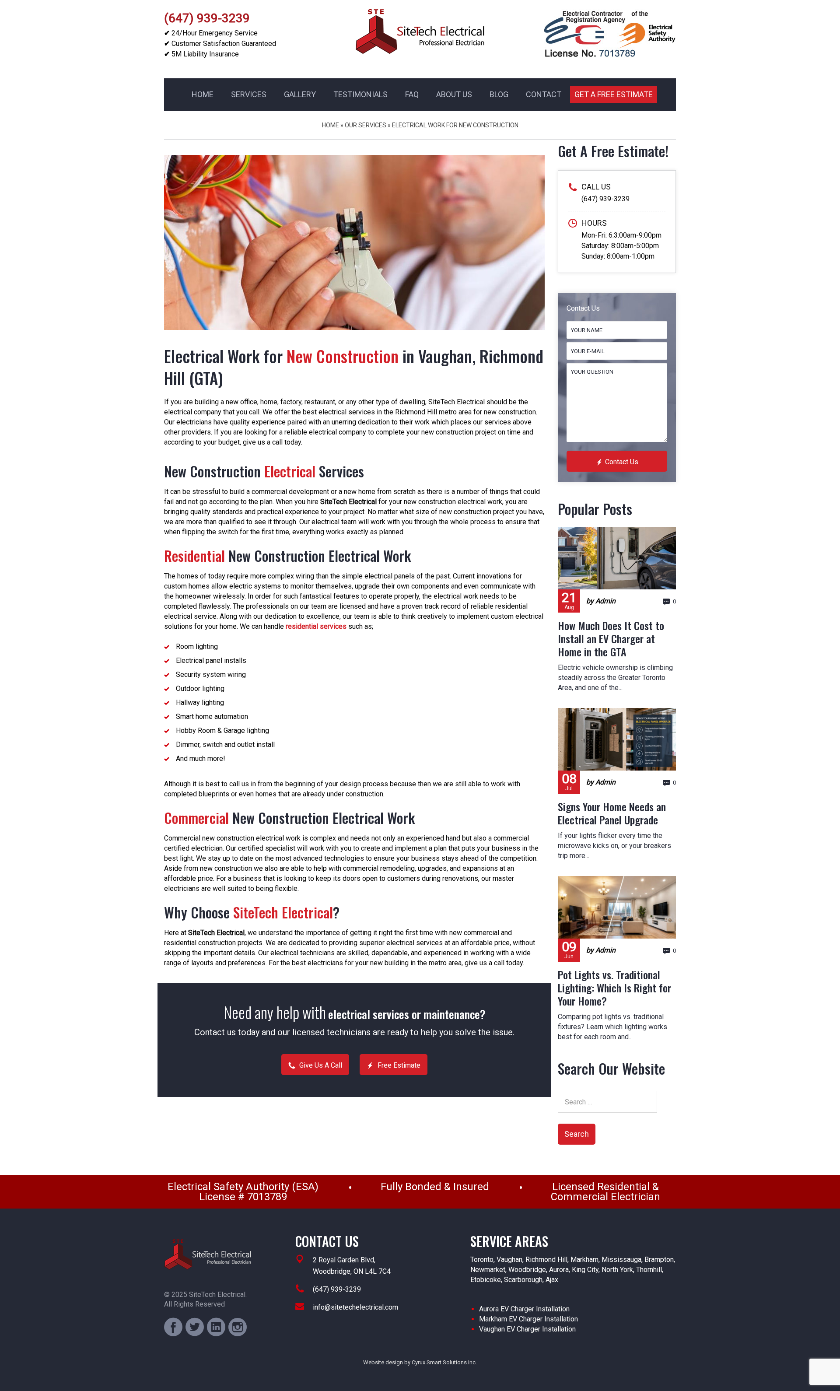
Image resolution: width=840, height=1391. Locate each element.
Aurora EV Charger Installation (524, 1309)
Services (248, 94)
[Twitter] (195, 1327)
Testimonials (360, 94)
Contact (543, 94)
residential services (316, 626)
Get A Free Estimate (613, 94)
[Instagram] (237, 1327)
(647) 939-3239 (207, 18)
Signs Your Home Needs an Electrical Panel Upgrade (612, 813)
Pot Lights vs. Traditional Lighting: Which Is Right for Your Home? (614, 988)
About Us (454, 94)
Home (203, 94)
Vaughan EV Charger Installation (527, 1329)
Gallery (300, 94)
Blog (499, 94)
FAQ (412, 94)
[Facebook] (173, 1327)
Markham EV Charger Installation (528, 1319)
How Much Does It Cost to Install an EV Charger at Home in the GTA (611, 638)
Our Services (365, 125)
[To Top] (26, 1364)
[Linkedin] (216, 1327)
